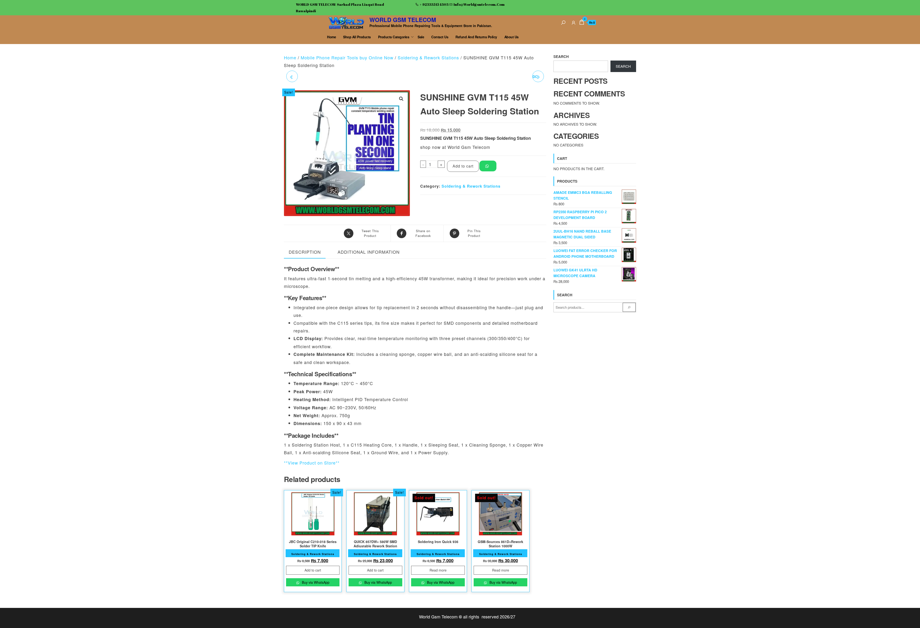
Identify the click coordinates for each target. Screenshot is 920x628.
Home (331, 36)
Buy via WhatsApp (315, 582)
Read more (438, 570)
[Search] (563, 21)
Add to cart (463, 166)
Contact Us (439, 36)
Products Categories (393, 36)
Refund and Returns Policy (476, 36)
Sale (421, 36)
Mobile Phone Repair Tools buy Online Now (347, 57)
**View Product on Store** (311, 463)
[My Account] (573, 21)
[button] (401, 99)
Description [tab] (305, 252)
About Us (511, 36)
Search (561, 56)
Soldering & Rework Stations (428, 57)
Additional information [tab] (369, 252)
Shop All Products (357, 36)
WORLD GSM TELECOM (402, 20)
